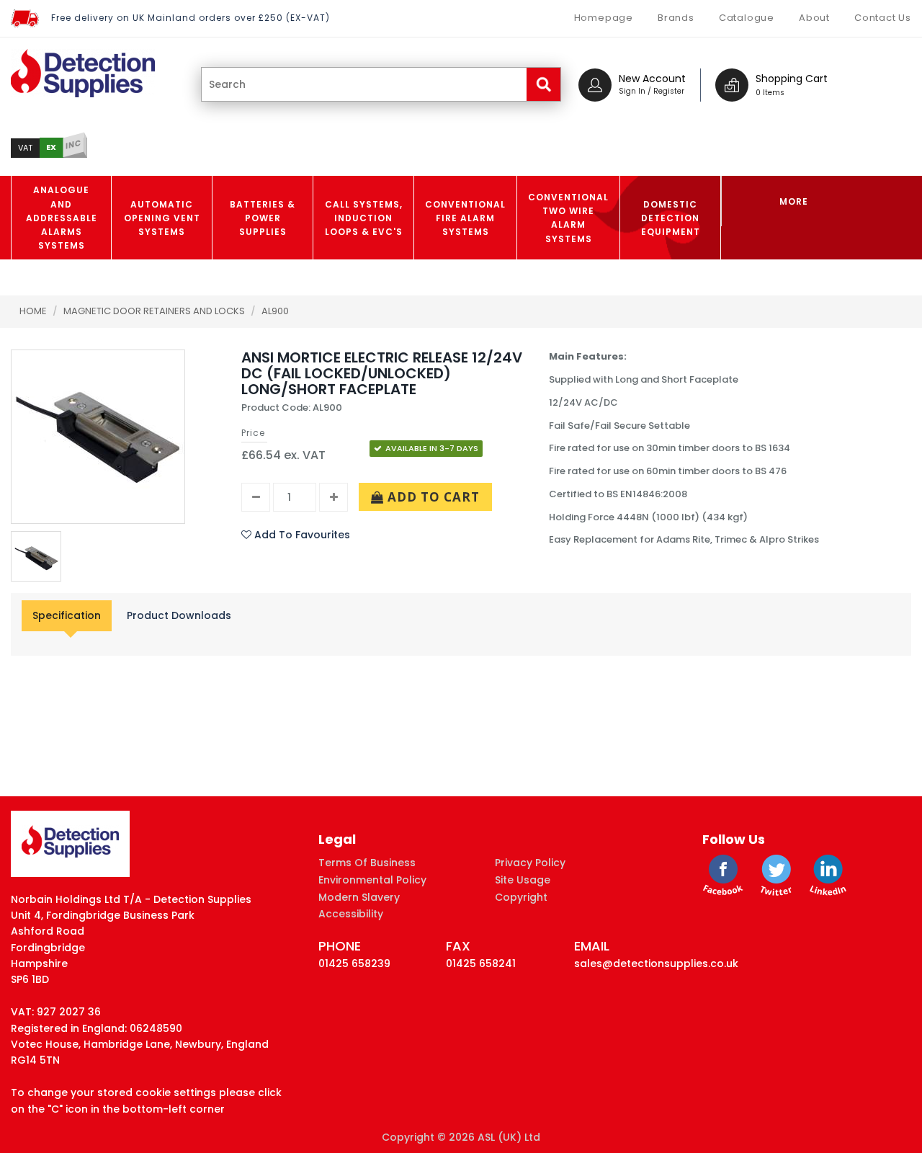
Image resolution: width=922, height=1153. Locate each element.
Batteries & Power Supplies (262, 218)
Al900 (275, 311)
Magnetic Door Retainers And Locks (155, 311)
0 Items (770, 92)
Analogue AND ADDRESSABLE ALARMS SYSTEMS (61, 217)
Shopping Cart (792, 78)
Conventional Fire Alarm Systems (465, 218)
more (793, 201)
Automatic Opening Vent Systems (162, 218)
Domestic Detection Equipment (670, 218)
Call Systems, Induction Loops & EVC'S (364, 218)
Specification (66, 615)
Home (33, 311)
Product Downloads (179, 615)
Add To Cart (432, 497)
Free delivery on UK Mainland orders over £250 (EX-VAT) (190, 18)
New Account (652, 78)
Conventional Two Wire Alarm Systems (568, 218)
